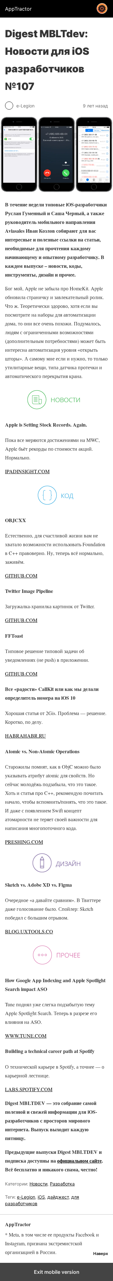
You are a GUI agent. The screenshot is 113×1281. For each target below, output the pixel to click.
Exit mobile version (56, 1272)
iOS (41, 1197)
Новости (38, 1183)
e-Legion (26, 1197)
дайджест (58, 1197)
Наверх (100, 1253)
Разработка (62, 1183)
